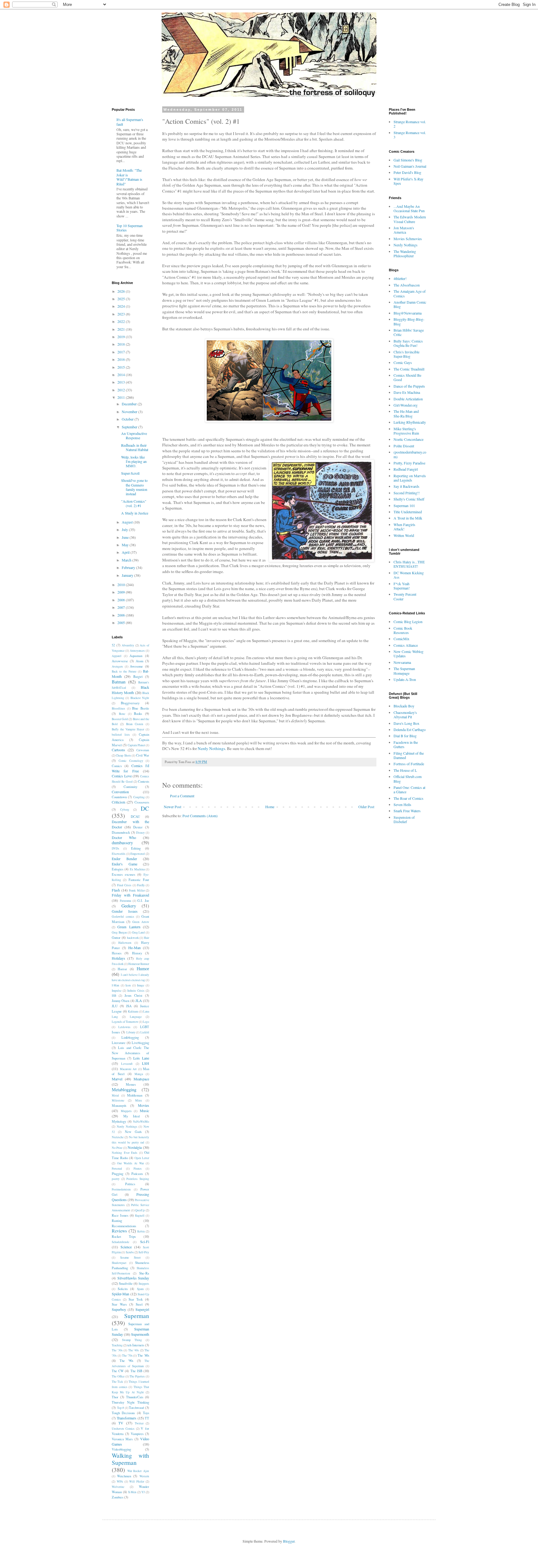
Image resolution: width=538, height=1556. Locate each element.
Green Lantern (128, 926)
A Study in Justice (134, 512)
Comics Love (122, 775)
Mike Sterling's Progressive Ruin (406, 431)
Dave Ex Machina (407, 392)
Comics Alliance (406, 645)
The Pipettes (137, 1376)
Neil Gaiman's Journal (410, 166)
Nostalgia (135, 1147)
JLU (115, 1006)
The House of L (405, 770)
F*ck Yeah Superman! (402, 585)
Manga (138, 1074)
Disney (140, 833)
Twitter (139, 1423)
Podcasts (137, 1174)
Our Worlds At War (130, 1163)
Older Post (366, 806)
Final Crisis (124, 885)
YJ (143, 1492)
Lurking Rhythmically (410, 422)
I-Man (115, 985)
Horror (122, 969)
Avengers (117, 666)
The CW (118, 1371)
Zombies (117, 1497)
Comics (117, 766)
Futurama (125, 901)
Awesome (136, 666)
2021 (121, 329)
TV (120, 1422)
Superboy (119, 1309)
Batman (118, 682)
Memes (131, 1084)
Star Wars (119, 1304)
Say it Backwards (406, 486)
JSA (129, 1006)
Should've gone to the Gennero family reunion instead (134, 487)
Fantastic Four (139, 880)
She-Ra (144, 1273)
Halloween (124, 943)
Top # (120, 1408)
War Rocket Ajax (138, 1471)
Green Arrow (140, 922)
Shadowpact (119, 1263)
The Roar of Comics (408, 798)
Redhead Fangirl (406, 469)
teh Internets (135, 1345)
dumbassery (122, 843)
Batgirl (138, 676)
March (127, 559)
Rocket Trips (124, 1236)
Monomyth (119, 1105)
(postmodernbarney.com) (410, 454)
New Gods (133, 1132)
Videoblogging (121, 1449)
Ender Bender (124, 858)
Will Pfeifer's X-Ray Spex (408, 181)
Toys (146, 1413)
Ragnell (139, 1216)
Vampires (137, 1434)
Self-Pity (144, 1252)
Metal (115, 1095)
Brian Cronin (135, 724)
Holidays (118, 958)
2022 (121, 321)
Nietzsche (118, 1137)
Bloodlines (118, 708)
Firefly (141, 885)
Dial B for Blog (405, 735)
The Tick (117, 1382)
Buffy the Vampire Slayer (128, 729)
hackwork (133, 938)
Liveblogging (140, 1043)
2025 (121, 298)
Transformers (126, 1417)
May (126, 544)
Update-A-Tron (405, 679)
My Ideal (131, 1116)
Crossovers (141, 802)
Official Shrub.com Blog (408, 778)
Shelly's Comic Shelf (409, 498)
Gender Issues (125, 911)
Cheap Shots (123, 755)
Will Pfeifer (136, 1481)
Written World (404, 535)
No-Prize (117, 1148)
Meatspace (141, 1078)
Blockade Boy (404, 705)
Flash (116, 889)
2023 (121, 313)
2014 (121, 374)
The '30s (117, 1350)
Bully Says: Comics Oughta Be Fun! (408, 343)
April (126, 552)
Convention (120, 791)
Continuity (130, 787)
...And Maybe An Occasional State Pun (409, 208)
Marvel (117, 1078)
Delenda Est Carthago (410, 729)
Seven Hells (402, 804)
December (130, 403)
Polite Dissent (404, 445)
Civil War (142, 755)
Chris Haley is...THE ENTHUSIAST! (409, 564)
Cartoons (118, 749)
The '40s (133, 1350)
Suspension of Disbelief (404, 819)
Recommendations (124, 1226)
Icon (128, 985)
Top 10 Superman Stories (129, 227)
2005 (121, 622)
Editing (136, 848)
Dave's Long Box (406, 723)
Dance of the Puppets (409, 386)
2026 (121, 291)
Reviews (119, 1231)
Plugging (117, 1174)
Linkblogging (130, 1037)
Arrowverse (120, 661)
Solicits (123, 1289)
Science (126, 1246)
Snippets (144, 1284)
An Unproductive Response (134, 435)
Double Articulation (408, 398)
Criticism (118, 801)
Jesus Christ (133, 995)
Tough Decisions (123, 1413)
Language (136, 1017)
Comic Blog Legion (408, 621)
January (128, 575)
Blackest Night (139, 698)
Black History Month (130, 690)
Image (140, 985)
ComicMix (401, 638)
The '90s (127, 1360)
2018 (121, 344)
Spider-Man (120, 1293)
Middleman (134, 1095)
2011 (121, 397)
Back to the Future (124, 671)
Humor (143, 968)
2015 (121, 367)
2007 (121, 607)
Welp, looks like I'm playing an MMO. (134, 461)
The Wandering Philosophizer (405, 253)
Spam (140, 1289)
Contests (143, 781)
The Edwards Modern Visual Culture (410, 219)
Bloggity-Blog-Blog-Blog (409, 321)
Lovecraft (127, 1064)
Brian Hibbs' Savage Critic (409, 332)
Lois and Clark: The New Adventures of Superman (130, 1053)
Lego (146, 1022)
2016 (121, 359)
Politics (130, 1184)
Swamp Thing (132, 1340)
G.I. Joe (143, 900)
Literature (118, 1043)
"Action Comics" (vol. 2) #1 (133, 503)
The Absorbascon (407, 284)
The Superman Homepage (404, 670)
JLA (138, 1000)
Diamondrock (121, 832)
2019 (121, 336)
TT (147, 1418)
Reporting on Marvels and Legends (410, 477)
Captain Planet (136, 745)
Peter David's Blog (407, 172)
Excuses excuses (123, 874)
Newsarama (402, 662)
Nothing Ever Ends (124, 1153)
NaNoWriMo (141, 1122)
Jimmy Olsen (120, 1001)
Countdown (119, 797)
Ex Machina (137, 869)
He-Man (134, 947)
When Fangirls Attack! (404, 526)
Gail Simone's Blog (408, 159)
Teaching (117, 1345)
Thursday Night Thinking (130, 1402)
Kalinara (133, 1011)
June (126, 537)
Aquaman (136, 656)
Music (144, 1110)
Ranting (117, 1220)
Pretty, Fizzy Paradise (409, 462)
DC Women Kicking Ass (409, 575)
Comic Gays (403, 362)
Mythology (119, 1121)
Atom (139, 661)
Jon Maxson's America (404, 230)
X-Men (132, 1492)
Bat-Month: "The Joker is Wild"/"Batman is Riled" (129, 177)
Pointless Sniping (137, 1179)
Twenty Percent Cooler (405, 596)
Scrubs (130, 1252)
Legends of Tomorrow (125, 1022)
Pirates (138, 1169)
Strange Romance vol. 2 (410, 123)
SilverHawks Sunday (133, 1277)
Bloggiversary (130, 703)
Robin (141, 1231)
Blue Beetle (140, 708)
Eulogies (117, 869)
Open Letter (141, 1158)
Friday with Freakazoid (130, 894)
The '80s (143, 1355)
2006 (121, 615)
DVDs (115, 848)
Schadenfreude (120, 1242)
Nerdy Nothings (211, 748)
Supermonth (140, 1334)
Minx (138, 1100)
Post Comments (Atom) (200, 815)
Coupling (139, 797)
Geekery (128, 906)
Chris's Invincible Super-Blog (406, 354)
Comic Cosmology (131, 761)
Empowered (137, 854)
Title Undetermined (408, 511)
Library (130, 1032)
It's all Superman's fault (129, 121)
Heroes (116, 953)
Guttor (116, 937)
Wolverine (118, 1487)
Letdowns (124, 1027)
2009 (121, 591)
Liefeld (144, 1032)
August (128, 521)
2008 (121, 599)
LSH (145, 1063)
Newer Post (172, 806)
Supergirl (142, 1309)
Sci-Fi (144, 1241)
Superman (136, 1316)
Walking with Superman (130, 1458)
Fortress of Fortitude (409, 763)
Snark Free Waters (407, 810)
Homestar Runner (138, 964)
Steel (139, 1304)
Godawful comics (123, 917)
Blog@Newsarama (408, 312)
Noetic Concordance (408, 439)
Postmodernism (121, 1189)
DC (145, 808)
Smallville (126, 1283)
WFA (120, 1481)
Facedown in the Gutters (406, 744)
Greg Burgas (119, 932)
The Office (118, 1376)
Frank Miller (137, 890)
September (130, 426)
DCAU (135, 816)
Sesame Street (130, 1258)
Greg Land (138, 932)
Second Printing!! (407, 492)
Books (138, 713)
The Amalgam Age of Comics (410, 293)
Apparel (116, 656)
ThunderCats (134, 1397)
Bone (122, 714)
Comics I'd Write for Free (130, 768)
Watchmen (124, 1476)
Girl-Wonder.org (406, 405)
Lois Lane (141, 1057)
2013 (121, 382)
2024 (121, 306)
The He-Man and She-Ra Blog (406, 413)
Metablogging (124, 1089)
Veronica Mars (122, 1439)
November (130, 411)
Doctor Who (124, 837)
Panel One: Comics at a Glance (409, 789)
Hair (146, 938)
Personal (117, 1169)
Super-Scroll (130, 473)
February (129, 567)
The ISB (136, 1371)
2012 (121, 389)
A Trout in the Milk (408, 517)
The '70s (127, 1355)
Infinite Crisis (135, 991)
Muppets (126, 1111)
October (128, 419)
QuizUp (140, 1210)
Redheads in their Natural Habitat (134, 447)
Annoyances (137, 651)
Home (269, 806)
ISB (114, 996)
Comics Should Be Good (407, 377)
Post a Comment (182, 795)
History (137, 953)
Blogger (289, 1541)
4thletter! (400, 278)
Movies (143, 1105)
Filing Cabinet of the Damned (409, 755)
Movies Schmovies (408, 238)
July (125, 529)
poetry (116, 1179)
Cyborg (124, 810)
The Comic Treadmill (409, 368)
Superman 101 (404, 505)
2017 (121, 351)
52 (113, 645)
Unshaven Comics (123, 1429)
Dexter (138, 827)
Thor (115, 1397)
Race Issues (120, 1215)
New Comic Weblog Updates (408, 653)
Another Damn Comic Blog (410, 304)
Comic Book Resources (403, 630)
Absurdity (128, 645)
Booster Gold (120, 719)
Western (144, 1476)
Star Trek (136, 1299)
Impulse (116, 991)
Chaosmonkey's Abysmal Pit (405, 714)
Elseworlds (118, 854)
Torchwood (136, 1407)
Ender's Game (124, 863)
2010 (121, 584)
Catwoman (142, 750)
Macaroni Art (128, 1069)
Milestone (118, 1100)
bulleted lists (121, 735)
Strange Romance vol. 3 (410, 134)
